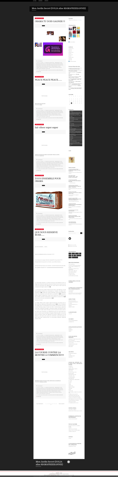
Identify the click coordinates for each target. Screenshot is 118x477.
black (52, 70)
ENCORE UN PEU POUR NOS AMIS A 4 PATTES (75, 410)
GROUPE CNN (71, 385)
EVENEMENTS (71, 329)
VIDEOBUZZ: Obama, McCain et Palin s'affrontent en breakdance (48, 380)
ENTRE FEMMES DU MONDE (59, 63)
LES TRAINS (70, 303)
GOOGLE (70, 438)
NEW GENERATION (71, 378)
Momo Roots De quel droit (40, 103)
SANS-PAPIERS (79, 255)
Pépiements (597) (71, 81)
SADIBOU (70, 331)
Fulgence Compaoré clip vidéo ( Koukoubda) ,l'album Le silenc (47, 154)
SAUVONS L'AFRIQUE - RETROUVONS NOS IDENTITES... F (75, 133)
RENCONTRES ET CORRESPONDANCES (52, 66)
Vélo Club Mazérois (72, 74)
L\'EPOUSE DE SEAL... (72, 273)
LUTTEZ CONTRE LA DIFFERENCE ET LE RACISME (74, 267)
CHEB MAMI (70, 388)
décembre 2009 (71, 57)
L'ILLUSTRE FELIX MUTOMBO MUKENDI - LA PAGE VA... (75, 187)
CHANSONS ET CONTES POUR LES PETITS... (75, 339)
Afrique (70, 253)
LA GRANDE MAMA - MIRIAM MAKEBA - (74, 379)
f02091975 (42, 155)
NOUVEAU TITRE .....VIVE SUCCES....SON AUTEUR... (73, 177)
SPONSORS (60, 67)
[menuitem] (35, 1)
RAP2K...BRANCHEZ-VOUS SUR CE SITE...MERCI (75, 399)
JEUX (41, 112)
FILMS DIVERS (38, 112)
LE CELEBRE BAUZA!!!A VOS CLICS (73, 402)
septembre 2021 (71, 48)
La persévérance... (71, 290)
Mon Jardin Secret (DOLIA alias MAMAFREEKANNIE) (59, 8)
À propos (46, 0)
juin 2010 (70, 56)
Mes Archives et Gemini (72, 85)
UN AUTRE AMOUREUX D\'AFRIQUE (74, 400)
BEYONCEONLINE (71, 373)
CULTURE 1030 (71, 367)
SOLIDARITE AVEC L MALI (72, 446)
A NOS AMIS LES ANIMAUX (72, 409)
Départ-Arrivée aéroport (72, 300)
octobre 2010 (71, 54)
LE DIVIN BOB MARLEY (72, 377)
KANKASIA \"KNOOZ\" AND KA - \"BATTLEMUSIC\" (73, 369)
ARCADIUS (70, 328)
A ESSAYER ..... (42, 62)
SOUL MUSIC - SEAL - (72, 375)
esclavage (77, 253)
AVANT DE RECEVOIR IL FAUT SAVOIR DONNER (44, 63)
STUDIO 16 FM (71, 390)
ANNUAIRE (70, 305)
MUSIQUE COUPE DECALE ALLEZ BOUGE (56, 112)
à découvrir (70, 313)
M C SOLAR (70, 380)
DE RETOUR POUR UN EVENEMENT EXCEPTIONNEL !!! (75, 205)
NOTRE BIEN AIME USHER (72, 374)
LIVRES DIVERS (44, 112)
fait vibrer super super (46, 127)
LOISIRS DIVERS (48, 112)
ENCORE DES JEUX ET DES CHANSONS (74, 341)
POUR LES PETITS (71, 342)
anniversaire (61, 70)
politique (49, 70)
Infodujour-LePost (43, 381)
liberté (46, 70)
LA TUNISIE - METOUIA (72, 274)
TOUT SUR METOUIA (71, 264)
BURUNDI (70, 427)
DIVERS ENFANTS (71, 345)
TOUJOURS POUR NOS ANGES (73, 344)
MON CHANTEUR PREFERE (72, 272)
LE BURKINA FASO (71, 321)
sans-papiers (43, 70)
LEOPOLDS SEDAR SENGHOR (73, 418)
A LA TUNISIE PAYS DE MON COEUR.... (49, 62)
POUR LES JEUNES (44, 66)
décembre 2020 (71, 52)
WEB (49, 68)
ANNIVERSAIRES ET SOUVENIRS (74, 114)
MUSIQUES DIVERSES (73, 128)
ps (72, 255)
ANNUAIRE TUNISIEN (71, 306)
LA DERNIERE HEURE (72, 355)
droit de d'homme (56, 70)
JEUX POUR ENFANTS (72, 340)
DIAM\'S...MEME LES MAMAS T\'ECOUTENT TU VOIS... (75, 392)
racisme (70, 257)
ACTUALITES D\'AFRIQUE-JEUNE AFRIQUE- (75, 265)
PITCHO (70, 383)
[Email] (70, 238)
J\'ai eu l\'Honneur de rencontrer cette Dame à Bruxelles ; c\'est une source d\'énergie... (75, 293)
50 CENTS (70, 382)
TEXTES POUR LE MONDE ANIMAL (45, 167)
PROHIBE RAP (71, 366)
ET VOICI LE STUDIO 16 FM (72, 372)
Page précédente (39, 403)
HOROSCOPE (70, 357)
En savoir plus (70, 476)
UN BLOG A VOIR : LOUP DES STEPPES (74, 430)
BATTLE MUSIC (71, 370)
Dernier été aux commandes (73, 76)
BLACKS (70, 255)
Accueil (34, 0)
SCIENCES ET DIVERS (52, 67)
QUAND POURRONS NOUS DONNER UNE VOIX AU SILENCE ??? (75, 199)
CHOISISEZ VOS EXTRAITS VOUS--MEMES (75, 397)
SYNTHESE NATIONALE (76, 84)
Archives (40, 0)
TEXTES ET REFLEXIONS (42, 68)
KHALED (70, 389)
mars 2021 (70, 51)
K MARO (70, 384)
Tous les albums (72, 41)
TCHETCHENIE (71, 291)
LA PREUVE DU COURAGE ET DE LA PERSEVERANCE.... (74, 269)
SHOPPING (56, 67)
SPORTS (37, 68)
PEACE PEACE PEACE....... (48, 80)
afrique (39, 70)
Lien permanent (40, 108)
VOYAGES (46, 68)
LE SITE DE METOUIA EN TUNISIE (73, 275)
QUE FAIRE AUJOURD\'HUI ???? (73, 304)
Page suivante (61, 403)
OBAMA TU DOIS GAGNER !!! (50, 21)
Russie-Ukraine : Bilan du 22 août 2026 (75, 70)
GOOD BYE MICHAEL (72, 222)
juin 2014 (70, 53)
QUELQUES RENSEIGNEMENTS (73, 320)
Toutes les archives (73, 61)
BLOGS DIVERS (53, 63)
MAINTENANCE (71, 210)
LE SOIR (70, 354)
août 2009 (70, 58)
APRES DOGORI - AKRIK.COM (73, 270)
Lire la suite (79, 20)
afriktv (41, 104)
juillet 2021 (70, 49)
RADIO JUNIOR (71, 346)
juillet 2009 (70, 59)
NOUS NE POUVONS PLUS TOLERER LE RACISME (74, 426)
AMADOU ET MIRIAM (71, 387)
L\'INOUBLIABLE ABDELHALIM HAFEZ (74, 395)
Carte (70, 150)
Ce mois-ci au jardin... (72, 72)
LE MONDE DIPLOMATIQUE (73, 353)
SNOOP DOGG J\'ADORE (72, 401)
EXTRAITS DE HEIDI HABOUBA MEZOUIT (74, 396)
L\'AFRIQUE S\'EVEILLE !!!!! (72, 431)
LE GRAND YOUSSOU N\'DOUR (73, 394)
